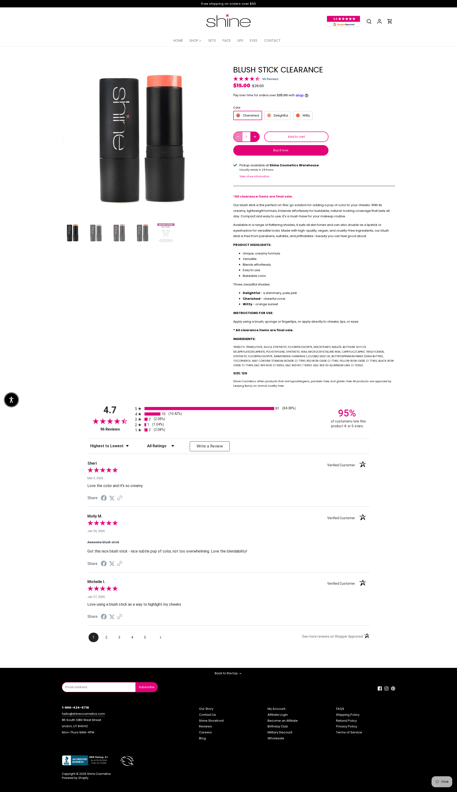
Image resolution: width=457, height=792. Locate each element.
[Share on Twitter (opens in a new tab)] (112, 498)
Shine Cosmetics (99, 774)
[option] (142, 140)
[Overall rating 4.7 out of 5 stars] (246, 78)
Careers (205, 732)
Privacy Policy (346, 726)
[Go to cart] (390, 21)
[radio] (228, 408)
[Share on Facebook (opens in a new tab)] (104, 499)
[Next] (215, 140)
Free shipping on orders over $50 (228, 3)
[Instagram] (386, 688)
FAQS (340, 708)
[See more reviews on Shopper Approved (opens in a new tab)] (119, 498)
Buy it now (280, 150)
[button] (11, 399)
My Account (276, 708)
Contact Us (207, 714)
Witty (306, 115)
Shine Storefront (211, 720)
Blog (202, 738)
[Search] (369, 21)
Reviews (205, 726)
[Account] (379, 21)
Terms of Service (349, 732)
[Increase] (254, 137)
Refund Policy (346, 720)
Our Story (206, 708)
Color (236, 107)
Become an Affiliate (283, 720)
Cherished (251, 115)
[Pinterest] (393, 688)
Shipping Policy (347, 714)
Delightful (281, 115)
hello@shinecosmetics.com (83, 713)
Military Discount (280, 732)
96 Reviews (270, 79)
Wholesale (276, 738)
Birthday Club (278, 726)
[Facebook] (380, 688)
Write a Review (210, 446)
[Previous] (69, 140)
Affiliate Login (278, 714)
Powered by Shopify (75, 778)
